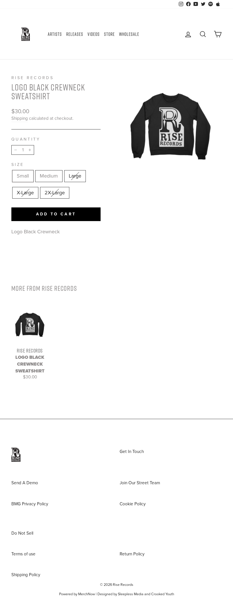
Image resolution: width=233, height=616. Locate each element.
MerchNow (86, 594)
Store (109, 34)
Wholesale (129, 34)
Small (23, 176)
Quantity (26, 139)
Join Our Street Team (140, 482)
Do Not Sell (22, 533)
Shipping (19, 118)
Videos (94, 34)
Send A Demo (24, 482)
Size (17, 164)
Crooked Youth (162, 594)
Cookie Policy (133, 503)
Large (75, 176)
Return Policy (132, 554)
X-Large (25, 192)
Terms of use (23, 554)
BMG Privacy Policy (29, 503)
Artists (55, 34)
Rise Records (32, 77)
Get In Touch (132, 451)
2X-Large (55, 192)
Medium (49, 176)
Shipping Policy (25, 574)
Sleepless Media (130, 594)
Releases (74, 34)
